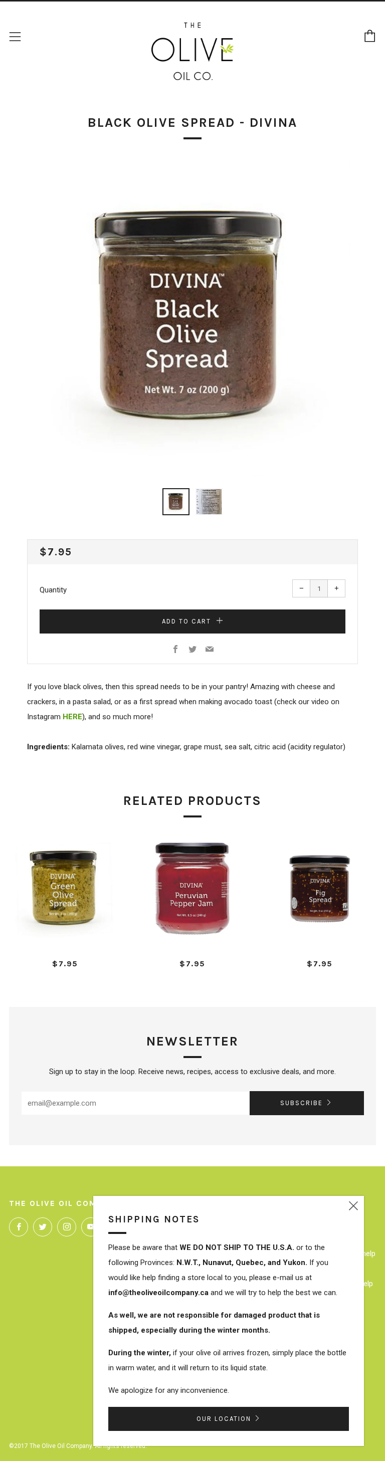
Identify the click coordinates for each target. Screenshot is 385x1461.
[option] (192, 318)
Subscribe (301, 1103)
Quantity (53, 589)
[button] (175, 501)
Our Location (224, 1418)
